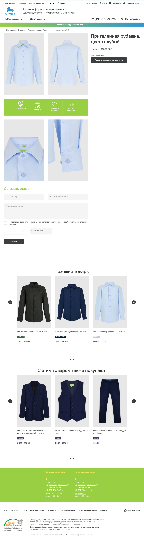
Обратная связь (133, 510)
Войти (104, 3)
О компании (10, 3)
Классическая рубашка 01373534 (109, 331)
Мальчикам (12, 19)
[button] (70, 359)
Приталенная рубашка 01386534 (70, 331)
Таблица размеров (67, 510)
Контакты (52, 510)
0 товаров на (133, 3)
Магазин (22, 3)
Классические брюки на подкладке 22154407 (109, 432)
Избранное (116, 3)
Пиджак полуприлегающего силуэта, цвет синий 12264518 (31, 432)
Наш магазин (132, 19)
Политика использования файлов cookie (47, 535)
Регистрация (91, 3)
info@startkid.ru (80, 494)
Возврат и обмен (37, 510)
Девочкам (36, 19)
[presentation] (10, 302)
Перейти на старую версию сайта (70, 25)
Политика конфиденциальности (79, 535)
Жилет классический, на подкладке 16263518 (71, 432)
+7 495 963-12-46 (83, 490)
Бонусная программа (88, 510)
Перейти (25, 350)
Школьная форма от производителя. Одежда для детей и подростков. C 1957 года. (48, 11)
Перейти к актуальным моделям (109, 60)
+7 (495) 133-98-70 (103, 19)
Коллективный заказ (37, 3)
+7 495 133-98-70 (54, 490)
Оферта (103, 510)
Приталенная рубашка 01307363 (32, 331)
